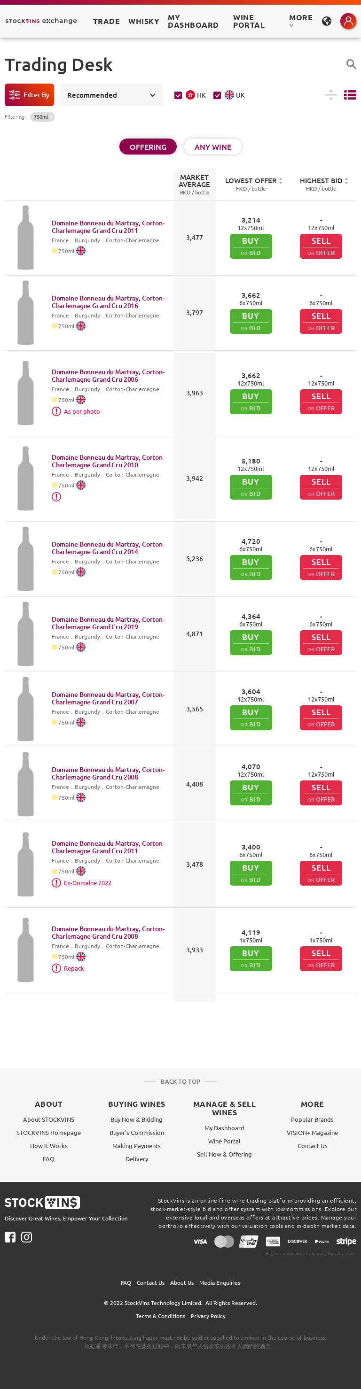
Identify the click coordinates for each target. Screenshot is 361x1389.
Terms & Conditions (160, 1316)
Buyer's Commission (137, 1132)
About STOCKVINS (48, 1119)
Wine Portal (249, 21)
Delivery (137, 1159)
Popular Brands (312, 1119)
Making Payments (136, 1146)
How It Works (49, 1146)
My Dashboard (224, 1128)
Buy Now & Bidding (136, 1119)
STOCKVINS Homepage (48, 1132)
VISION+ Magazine (312, 1132)
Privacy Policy (208, 1316)
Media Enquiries (219, 1282)
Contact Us (313, 1146)
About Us (182, 1282)
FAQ (49, 1159)
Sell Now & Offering (224, 1154)
